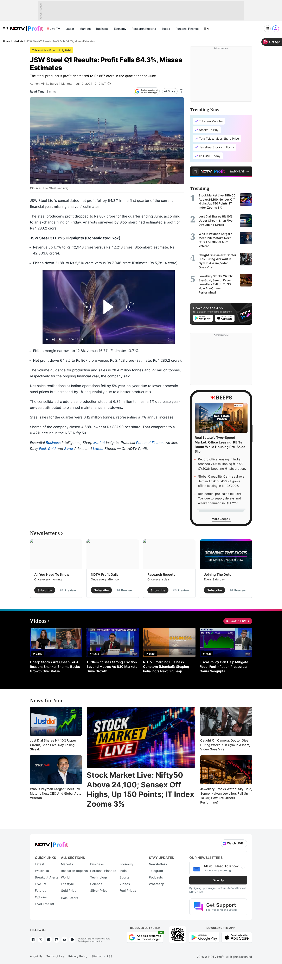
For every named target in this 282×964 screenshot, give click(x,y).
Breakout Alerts (46, 877)
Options (41, 897)
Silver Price (99, 891)
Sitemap (97, 956)
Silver (68, 449)
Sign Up (218, 880)
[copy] (182, 91)
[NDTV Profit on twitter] (41, 940)
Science (96, 884)
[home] (26, 26)
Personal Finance (187, 28)
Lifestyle (67, 884)
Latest (69, 28)
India (123, 871)
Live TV (55, 28)
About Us (36, 956)
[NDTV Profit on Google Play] (204, 937)
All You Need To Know (51, 574)
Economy (120, 28)
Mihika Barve (49, 83)
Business (102, 28)
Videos (125, 884)
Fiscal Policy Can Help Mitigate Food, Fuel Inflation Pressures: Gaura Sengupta (224, 666)
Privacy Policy (77, 956)
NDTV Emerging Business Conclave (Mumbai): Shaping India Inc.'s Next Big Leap (166, 666)
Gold (52, 449)
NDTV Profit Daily (104, 574)
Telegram (156, 871)
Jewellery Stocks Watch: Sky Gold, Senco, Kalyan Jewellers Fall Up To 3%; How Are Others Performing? (226, 795)
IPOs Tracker (44, 904)
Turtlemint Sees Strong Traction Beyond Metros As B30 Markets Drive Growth (111, 666)
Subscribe (45, 590)
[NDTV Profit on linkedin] (56, 940)
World (65, 877)
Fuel (42, 449)
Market (99, 443)
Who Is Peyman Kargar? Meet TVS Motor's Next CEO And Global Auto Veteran (56, 793)
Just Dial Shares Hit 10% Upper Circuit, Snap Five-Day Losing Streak (53, 744)
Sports (124, 877)
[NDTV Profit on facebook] (33, 940)
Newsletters (158, 864)
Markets (85, 28)
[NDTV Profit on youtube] (64, 940)
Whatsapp (156, 884)
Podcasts (156, 877)
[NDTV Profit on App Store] (237, 937)
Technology (99, 877)
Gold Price (68, 891)
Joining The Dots (217, 574)
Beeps (165, 28)
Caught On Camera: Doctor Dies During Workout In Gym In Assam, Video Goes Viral (225, 744)
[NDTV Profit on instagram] (49, 940)
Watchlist (42, 871)
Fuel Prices (128, 891)
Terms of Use (55, 956)
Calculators (69, 898)
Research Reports (144, 28)
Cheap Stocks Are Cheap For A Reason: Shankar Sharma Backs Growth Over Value (55, 666)
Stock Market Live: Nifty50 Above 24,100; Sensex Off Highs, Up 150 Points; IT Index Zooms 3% (140, 789)
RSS (109, 956)
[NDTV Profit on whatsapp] (72, 940)
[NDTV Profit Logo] (51, 843)
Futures (40, 891)
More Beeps (220, 519)
